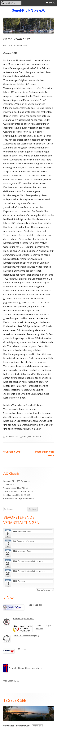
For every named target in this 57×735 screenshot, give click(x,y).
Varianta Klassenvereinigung (26, 635)
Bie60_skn (7, 45)
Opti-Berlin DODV (11, 680)
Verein (38, 436)
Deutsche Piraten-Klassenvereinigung (25, 668)
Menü (52, 2)
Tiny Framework (22, 726)
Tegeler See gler (35, 604)
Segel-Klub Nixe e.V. (28, 10)
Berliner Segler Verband (23, 618)
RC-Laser (22, 649)
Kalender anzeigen (44, 590)
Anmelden (38, 726)
